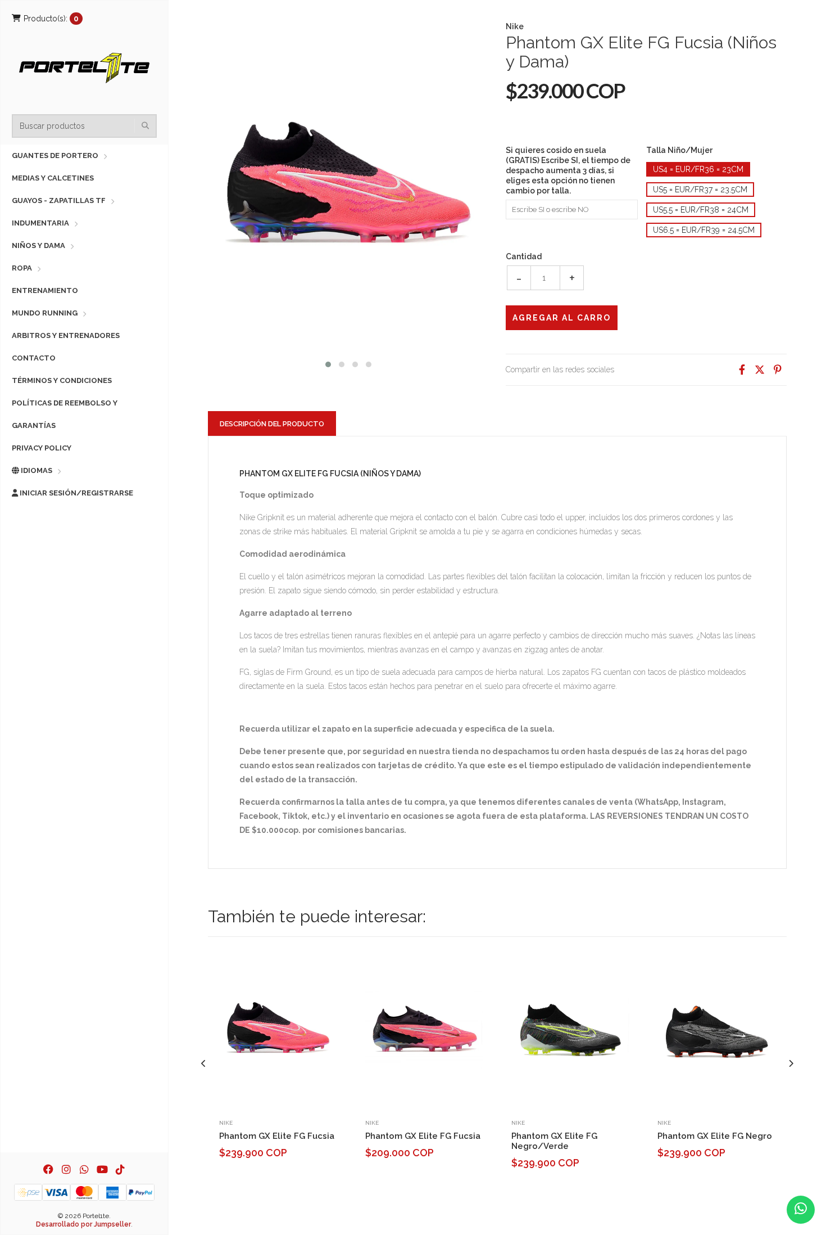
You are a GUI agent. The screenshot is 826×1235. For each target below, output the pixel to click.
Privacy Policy (41, 448)
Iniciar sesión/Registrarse (75, 493)
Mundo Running (45, 313)
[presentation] (203, 1063)
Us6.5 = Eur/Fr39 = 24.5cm (704, 230)
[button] (328, 363)
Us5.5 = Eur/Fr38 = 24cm (700, 209)
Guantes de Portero (55, 155)
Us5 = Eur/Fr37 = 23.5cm (700, 189)
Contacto (34, 358)
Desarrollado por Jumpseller (83, 1224)
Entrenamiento (45, 290)
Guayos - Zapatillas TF (59, 200)
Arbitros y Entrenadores (66, 335)
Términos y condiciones (62, 380)
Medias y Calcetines (53, 178)
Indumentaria (40, 223)
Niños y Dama (38, 245)
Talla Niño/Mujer (679, 150)
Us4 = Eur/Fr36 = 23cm (698, 169)
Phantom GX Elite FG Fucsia (276, 1136)
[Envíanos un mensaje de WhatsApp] (801, 1210)
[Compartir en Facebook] (742, 369)
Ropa (22, 268)
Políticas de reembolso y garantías (64, 414)
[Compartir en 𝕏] (760, 369)
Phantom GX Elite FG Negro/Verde (554, 1141)
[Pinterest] (778, 369)
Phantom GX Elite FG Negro (714, 1136)
